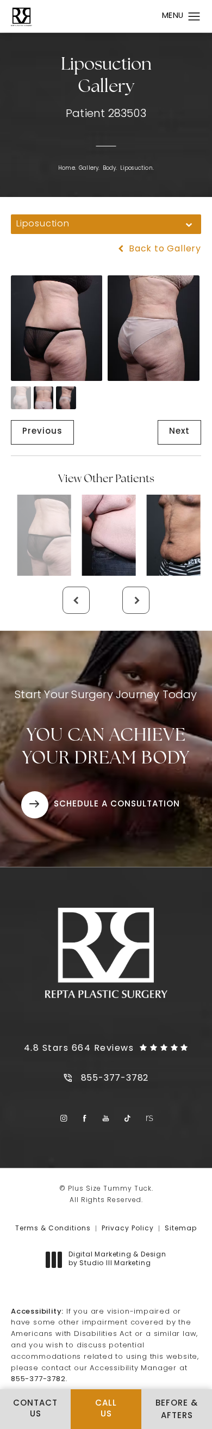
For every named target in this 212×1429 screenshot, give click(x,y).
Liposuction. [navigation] (137, 168)
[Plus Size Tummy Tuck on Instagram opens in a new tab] (63, 1118)
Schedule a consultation (117, 804)
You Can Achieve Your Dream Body (106, 729)
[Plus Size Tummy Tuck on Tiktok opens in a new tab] (127, 1118)
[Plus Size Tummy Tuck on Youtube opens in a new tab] (106, 1118)
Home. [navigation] (67, 168)
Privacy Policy (128, 1228)
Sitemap (181, 1228)
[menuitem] (63, 1118)
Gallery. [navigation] (89, 168)
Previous (42, 432)
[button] (194, 17)
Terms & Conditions (53, 1228)
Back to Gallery (163, 249)
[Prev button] (76, 600)
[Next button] (135, 600)
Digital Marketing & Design (117, 1260)
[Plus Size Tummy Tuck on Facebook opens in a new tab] (85, 1118)
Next (179, 432)
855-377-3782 (38, 1379)
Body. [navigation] (110, 168)
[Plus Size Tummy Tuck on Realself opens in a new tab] (148, 1118)
